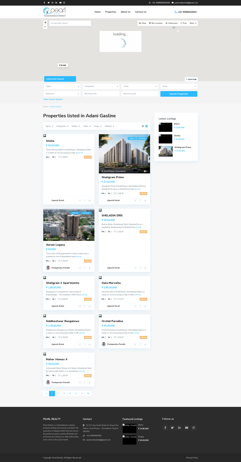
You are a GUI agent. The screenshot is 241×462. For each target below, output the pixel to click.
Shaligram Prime (113, 177)
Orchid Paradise (112, 321)
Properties (110, 11)
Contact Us (140, 11)
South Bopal (109, 171)
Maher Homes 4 (56, 359)
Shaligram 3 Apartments (62, 283)
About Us (125, 11)
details (88, 157)
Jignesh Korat (58, 200)
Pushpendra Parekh (61, 268)
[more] (80, 153)
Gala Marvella (111, 283)
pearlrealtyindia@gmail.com (98, 440)
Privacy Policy (192, 458)
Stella (50, 141)
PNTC (177, 124)
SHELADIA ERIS (112, 215)
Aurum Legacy (55, 245)
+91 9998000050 (187, 12)
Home (98, 11)
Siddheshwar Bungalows (62, 321)
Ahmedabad (120, 171)
